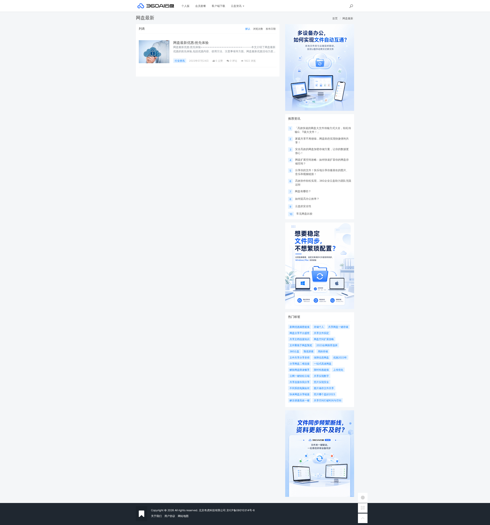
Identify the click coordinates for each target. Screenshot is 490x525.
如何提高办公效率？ (307, 198)
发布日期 (271, 28)
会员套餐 (200, 5)
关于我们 (156, 516)
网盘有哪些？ (303, 191)
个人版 (185, 5)
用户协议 (169, 516)
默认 (247, 28)
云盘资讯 (236, 5)
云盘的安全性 (303, 206)
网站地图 (183, 516)
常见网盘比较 (304, 213)
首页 (335, 18)
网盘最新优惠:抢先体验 (191, 43)
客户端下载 (218, 5)
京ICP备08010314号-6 (240, 510)
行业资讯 (180, 60)
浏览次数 (258, 28)
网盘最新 (347, 18)
